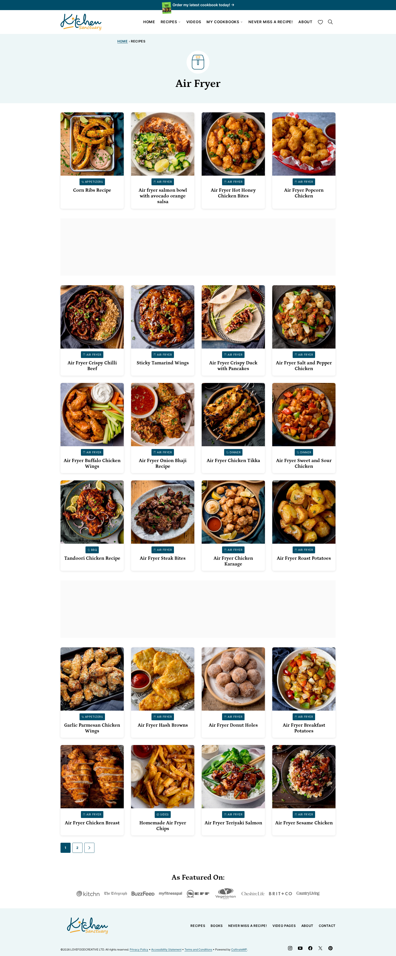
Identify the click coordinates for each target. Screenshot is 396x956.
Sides (164, 814)
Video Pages (284, 926)
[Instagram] (290, 948)
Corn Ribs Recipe (92, 190)
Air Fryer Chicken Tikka (233, 460)
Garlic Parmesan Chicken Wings (92, 728)
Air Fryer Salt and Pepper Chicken (304, 365)
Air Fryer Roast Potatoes (304, 558)
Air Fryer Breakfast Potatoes (304, 728)
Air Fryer (164, 181)
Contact (327, 926)
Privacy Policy (139, 949)
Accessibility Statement (166, 949)
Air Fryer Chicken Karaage (233, 561)
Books (217, 926)
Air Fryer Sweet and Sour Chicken (304, 463)
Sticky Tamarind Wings (163, 363)
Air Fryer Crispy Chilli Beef (92, 365)
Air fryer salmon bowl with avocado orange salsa (163, 196)
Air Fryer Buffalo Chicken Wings (92, 463)
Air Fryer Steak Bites (163, 558)
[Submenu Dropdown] (179, 22)
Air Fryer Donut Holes (233, 725)
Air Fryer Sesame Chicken (304, 823)
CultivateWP (239, 949)
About (305, 21)
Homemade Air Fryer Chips (162, 825)
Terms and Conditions (198, 949)
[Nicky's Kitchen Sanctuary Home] (81, 22)
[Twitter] (320, 948)
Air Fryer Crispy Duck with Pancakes (233, 365)
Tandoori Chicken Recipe (92, 558)
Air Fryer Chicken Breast (92, 823)
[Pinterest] (330, 948)
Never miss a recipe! (270, 21)
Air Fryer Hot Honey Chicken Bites (233, 193)
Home (149, 21)
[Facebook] (310, 948)
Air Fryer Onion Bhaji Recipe (163, 463)
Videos (193, 21)
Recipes (169, 21)
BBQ (94, 549)
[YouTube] (300, 948)
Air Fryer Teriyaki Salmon (233, 823)
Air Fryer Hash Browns (163, 725)
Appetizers (94, 181)
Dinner (235, 452)
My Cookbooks (222, 21)
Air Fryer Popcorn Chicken (304, 193)
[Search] (330, 22)
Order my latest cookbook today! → (203, 5)
